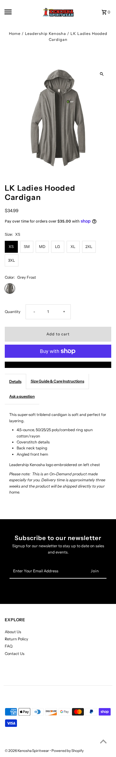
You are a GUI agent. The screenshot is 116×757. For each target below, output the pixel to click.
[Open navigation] (14, 11)
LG (57, 246)
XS (11, 246)
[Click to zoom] (101, 74)
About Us (13, 632)
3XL (11, 260)
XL (73, 246)
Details (15, 381)
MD (42, 246)
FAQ (8, 646)
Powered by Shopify (67, 750)
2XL (89, 246)
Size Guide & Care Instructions (57, 381)
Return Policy (16, 639)
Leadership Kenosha (45, 33)
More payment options (58, 364)
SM (27, 246)
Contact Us (14, 653)
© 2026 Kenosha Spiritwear (27, 750)
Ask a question (22, 396)
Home (15, 33)
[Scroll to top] (103, 741)
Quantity (13, 311)
